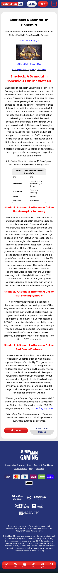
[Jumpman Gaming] (29, 458)
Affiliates (40, 468)
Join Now (41, 69)
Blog (31, 468)
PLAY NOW (35, 64)
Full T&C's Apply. (29, 40)
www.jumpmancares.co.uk (41, 528)
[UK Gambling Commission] (22, 506)
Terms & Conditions (43, 465)
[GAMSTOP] (40, 497)
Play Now (16, 430)
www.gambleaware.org (15, 528)
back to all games (42, 430)
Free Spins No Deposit (23, 69)
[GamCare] (18, 497)
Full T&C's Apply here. (41, 408)
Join (43, 3)
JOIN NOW (22, 64)
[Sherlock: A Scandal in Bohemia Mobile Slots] (29, 52)
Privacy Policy (20, 468)
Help (29, 465)
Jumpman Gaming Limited (38, 536)
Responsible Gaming (15, 465)
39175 (38, 541)
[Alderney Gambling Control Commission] (29, 513)
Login (32, 3)
